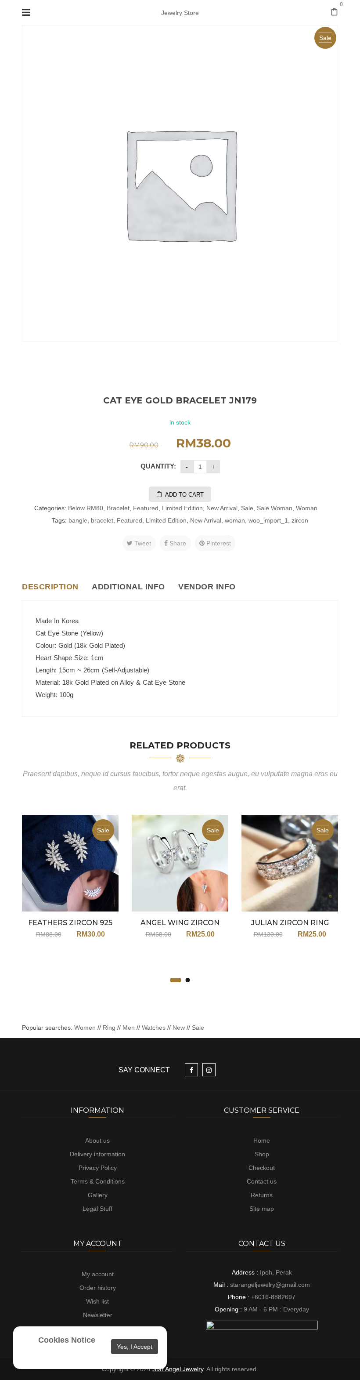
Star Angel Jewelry (177, 1369)
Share (177, 543)
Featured (145, 508)
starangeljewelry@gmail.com (270, 1284)
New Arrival (222, 508)
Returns (262, 1194)
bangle (77, 520)
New (179, 1027)
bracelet (102, 520)
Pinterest (218, 543)
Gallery (98, 1194)
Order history (97, 1287)
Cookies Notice (66, 1340)
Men (128, 1027)
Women (85, 1027)
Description (50, 586)
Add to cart (184, 494)
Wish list (97, 1301)
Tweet (142, 543)
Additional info (128, 586)
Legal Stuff (97, 1208)
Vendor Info (207, 586)
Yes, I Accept (134, 1346)
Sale (247, 508)
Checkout (261, 1167)
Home (261, 1140)
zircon (300, 520)
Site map (261, 1208)
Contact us (262, 1181)
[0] (334, 12)
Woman (306, 508)
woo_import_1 (268, 520)
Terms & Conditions (98, 1181)
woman (235, 520)
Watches (154, 1027)
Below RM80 (85, 508)
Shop (262, 1154)
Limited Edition (182, 508)
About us (97, 1140)
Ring (109, 1027)
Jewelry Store (180, 12)
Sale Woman (274, 508)
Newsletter (97, 1314)
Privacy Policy (98, 1167)
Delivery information (97, 1154)
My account (98, 1274)
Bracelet (118, 508)
